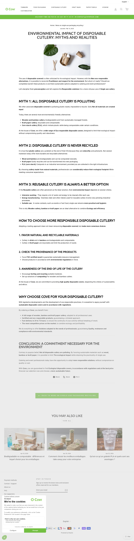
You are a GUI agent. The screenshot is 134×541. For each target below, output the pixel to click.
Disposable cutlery (58, 7)
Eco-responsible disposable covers (69, 131)
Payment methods (10, 480)
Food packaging (40, 7)
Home (52, 25)
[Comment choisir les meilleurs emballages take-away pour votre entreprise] (67, 439)
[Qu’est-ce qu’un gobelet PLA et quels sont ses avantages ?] (110, 439)
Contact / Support (10, 483)
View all (67, 421)
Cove (45, 296)
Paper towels (91, 7)
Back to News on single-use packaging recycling (68, 395)
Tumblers (24, 7)
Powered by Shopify (67, 533)
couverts (62, 28)
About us (7, 487)
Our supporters (9, 494)
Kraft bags (76, 7)
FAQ (5, 490)
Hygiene (105, 7)
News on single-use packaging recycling (69, 25)
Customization (26, 11)
